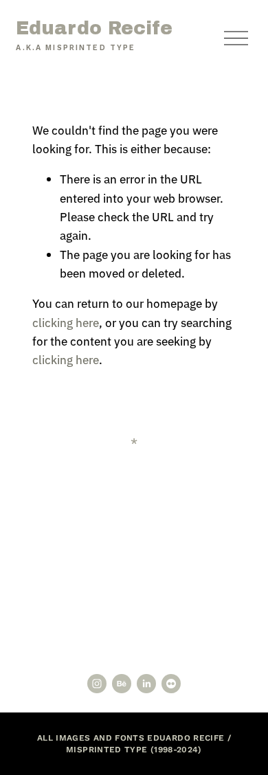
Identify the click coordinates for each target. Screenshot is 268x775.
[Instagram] (97, 683)
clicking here (65, 322)
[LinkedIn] (146, 683)
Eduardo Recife (94, 28)
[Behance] (121, 683)
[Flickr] (171, 683)
